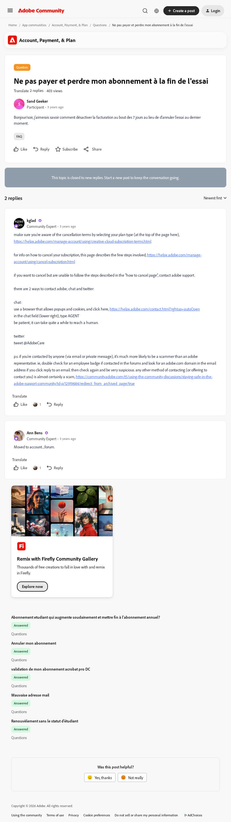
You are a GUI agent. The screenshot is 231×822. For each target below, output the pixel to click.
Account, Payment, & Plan (70, 25)
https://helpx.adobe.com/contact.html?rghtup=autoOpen (155, 309)
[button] (10, 12)
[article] (115, 313)
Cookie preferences (96, 815)
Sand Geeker (37, 101)
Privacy (73, 815)
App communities (34, 25)
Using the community (26, 815)
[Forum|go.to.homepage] (41, 10)
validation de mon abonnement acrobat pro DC (50, 669)
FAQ (19, 136)
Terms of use (55, 815)
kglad (31, 220)
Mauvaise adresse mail (30, 695)
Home (12, 25)
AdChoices (195, 815)
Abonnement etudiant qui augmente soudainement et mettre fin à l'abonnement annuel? (85, 617)
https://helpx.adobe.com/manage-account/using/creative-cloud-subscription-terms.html (82, 241)
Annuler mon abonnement (33, 643)
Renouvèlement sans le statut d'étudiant (44, 721)
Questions (100, 25)
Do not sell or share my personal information (146, 815)
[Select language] (156, 10)
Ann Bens (35, 432)
